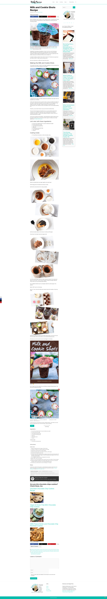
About (47, 587)
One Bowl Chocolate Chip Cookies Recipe (42, 489)
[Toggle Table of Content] (40, 546)
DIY (48, 549)
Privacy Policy (48, 590)
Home (47, 586)
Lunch (44, 550)
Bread (35, 549)
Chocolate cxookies (53, 551)
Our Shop (48, 589)
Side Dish (55, 550)
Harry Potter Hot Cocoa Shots (35, 554)
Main (46, 550)
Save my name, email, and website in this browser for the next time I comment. (43, 575)
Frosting (57, 549)
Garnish (31, 550)
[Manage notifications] (105, 597)
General (34, 550)
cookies (41, 549)
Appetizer (32, 549)
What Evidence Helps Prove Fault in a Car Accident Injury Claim (68, 78)
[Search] (74, 7)
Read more (71, 58)
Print (32, 425)
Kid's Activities (40, 550)
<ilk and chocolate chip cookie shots (36, 551)
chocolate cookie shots (46, 551)
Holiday (36, 550)
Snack (58, 550)
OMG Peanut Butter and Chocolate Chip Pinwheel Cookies (44, 525)
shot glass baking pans (38, 118)
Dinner (46, 549)
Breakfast (37, 549)
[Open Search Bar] (76, 2)
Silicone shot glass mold (40, 468)
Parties (48, 550)
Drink (49, 549)
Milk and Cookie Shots (39, 552)
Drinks (52, 549)
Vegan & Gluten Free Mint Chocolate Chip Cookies (43, 506)
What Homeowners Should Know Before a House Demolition (68, 107)
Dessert (43, 549)
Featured (54, 549)
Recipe (51, 550)
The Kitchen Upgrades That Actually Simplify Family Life (68, 135)
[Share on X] (1, 300)
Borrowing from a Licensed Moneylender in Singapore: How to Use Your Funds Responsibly (68, 47)
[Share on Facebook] (1, 299)
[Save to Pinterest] (1, 302)
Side (52, 550)
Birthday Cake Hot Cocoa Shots (36, 553)
